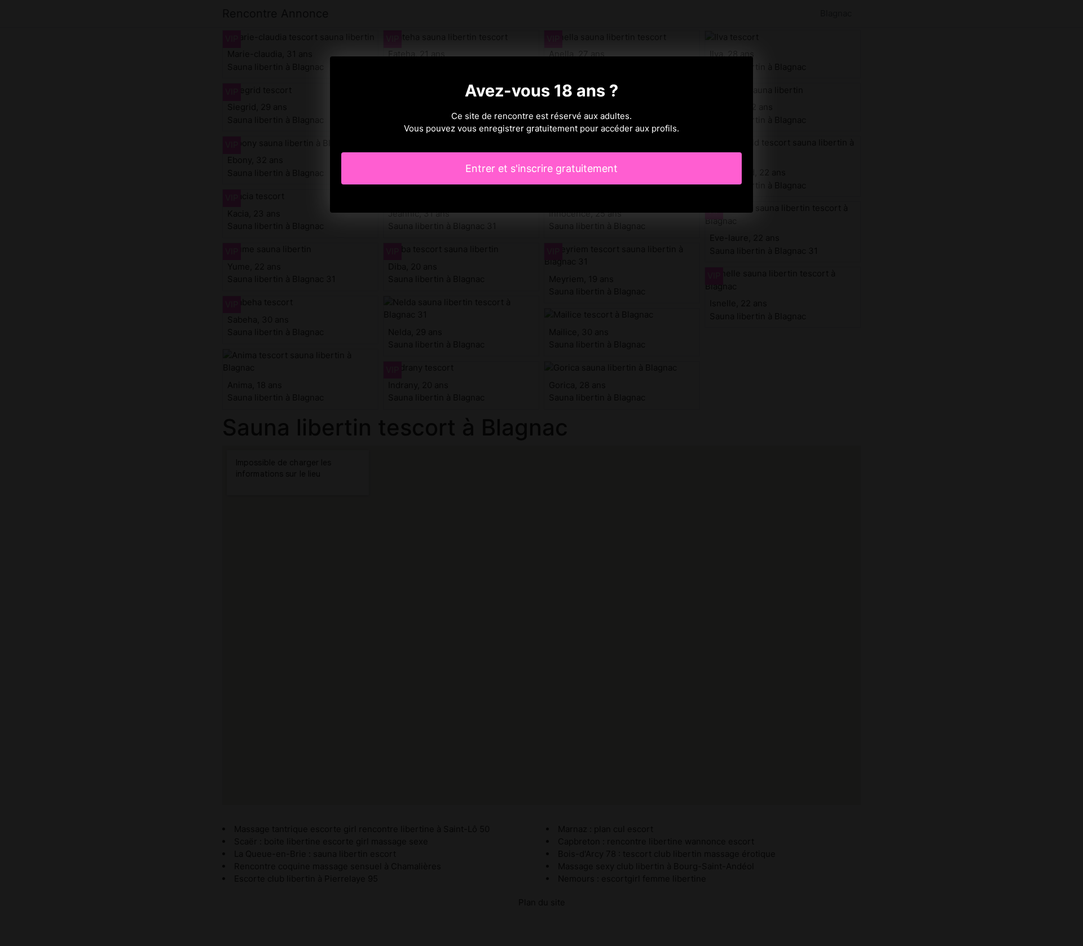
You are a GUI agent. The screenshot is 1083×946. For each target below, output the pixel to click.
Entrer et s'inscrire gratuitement (541, 168)
